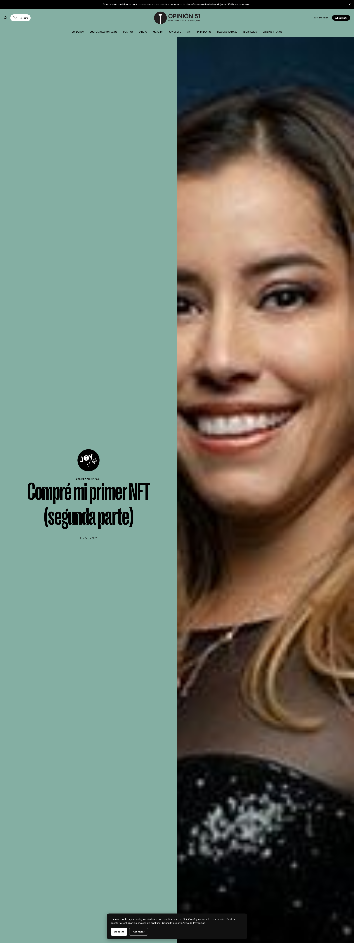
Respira (24, 18)
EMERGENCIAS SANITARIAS (103, 32)
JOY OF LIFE (175, 32)
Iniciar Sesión (321, 17)
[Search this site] (5, 18)
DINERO (143, 32)
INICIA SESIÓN (250, 32)
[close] (350, 4)
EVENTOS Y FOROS (272, 32)
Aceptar (119, 931)
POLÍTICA (128, 32)
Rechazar (138, 931)
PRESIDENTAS (204, 32)
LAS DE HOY (78, 32)
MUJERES (158, 32)
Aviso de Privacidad (194, 922)
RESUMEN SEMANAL (227, 32)
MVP (189, 32)
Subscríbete (341, 18)
